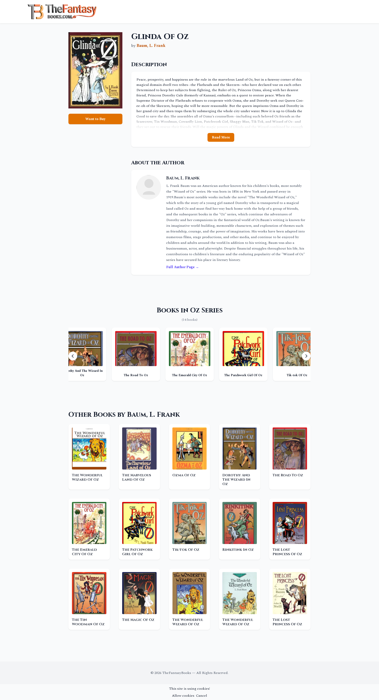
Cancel (201, 695)
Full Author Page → (182, 267)
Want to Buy (95, 119)
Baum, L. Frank (151, 46)
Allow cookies (183, 695)
